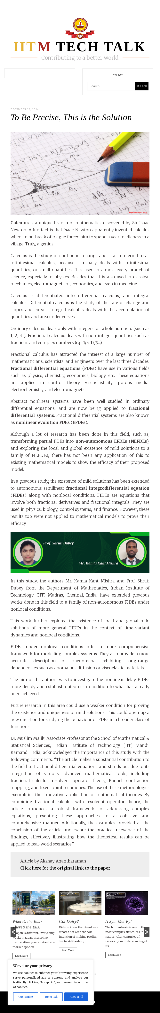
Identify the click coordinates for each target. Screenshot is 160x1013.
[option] (37, 924)
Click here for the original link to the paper (65, 868)
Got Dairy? (26, 921)
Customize (25, 997)
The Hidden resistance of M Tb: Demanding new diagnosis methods (129, 927)
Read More (25, 950)
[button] (13, 932)
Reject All (51, 997)
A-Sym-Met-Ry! (75, 921)
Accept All (76, 997)
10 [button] (95, 974)
